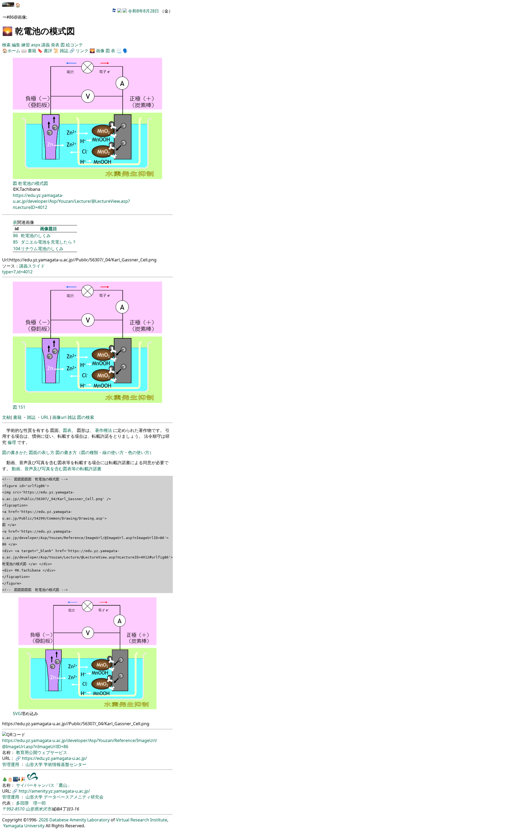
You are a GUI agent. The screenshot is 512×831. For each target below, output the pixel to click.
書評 (48, 51)
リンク (82, 51)
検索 (7, 45)
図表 (67, 430)
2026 (43, 820)
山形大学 (35, 764)
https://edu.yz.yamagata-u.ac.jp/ (54, 758)
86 (15, 235)
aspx (36, 45)
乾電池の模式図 (33, 183)
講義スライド (32, 266)
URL (45, 417)
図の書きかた (15, 452)
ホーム (13, 51)
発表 (56, 45)
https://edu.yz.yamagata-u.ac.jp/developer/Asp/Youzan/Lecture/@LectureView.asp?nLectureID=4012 (71, 201)
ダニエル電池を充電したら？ (48, 242)
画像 (100, 51)
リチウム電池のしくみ (42, 249)
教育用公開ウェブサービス (41, 752)
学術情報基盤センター (65, 764)
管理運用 (11, 764)
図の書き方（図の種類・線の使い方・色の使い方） (104, 452)
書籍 (32, 51)
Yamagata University (24, 826)
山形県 (32, 809)
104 (16, 249)
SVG (17, 713)
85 (15, 242)
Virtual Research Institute (141, 820)
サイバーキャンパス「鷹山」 (43, 785)
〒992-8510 (13, 809)
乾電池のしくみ (36, 235)
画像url (59, 417)
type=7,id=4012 (17, 272)
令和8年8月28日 (143, 11)
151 (21, 407)
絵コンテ (74, 45)
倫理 (11, 442)
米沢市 (44, 809)
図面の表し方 (41, 452)
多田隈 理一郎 (31, 803)
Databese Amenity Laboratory (79, 820)
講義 (46, 45)
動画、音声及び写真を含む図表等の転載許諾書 (56, 469)
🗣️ (125, 51)
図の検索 (85, 417)
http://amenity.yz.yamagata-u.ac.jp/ (54, 791)
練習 (26, 45)
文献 (6, 417)
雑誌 (64, 51)
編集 (16, 45)
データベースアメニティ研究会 (73, 797)
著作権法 (103, 430)
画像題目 (48, 229)
